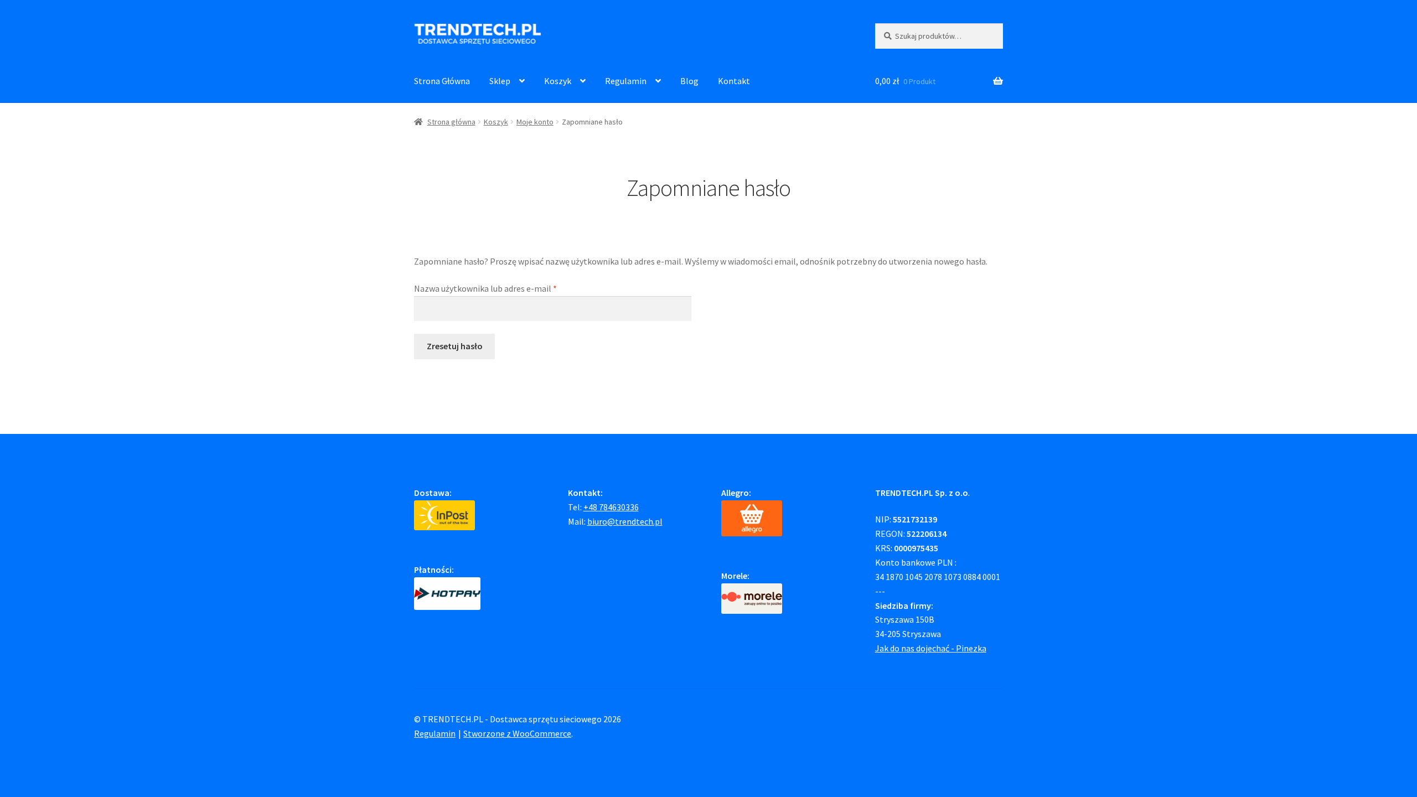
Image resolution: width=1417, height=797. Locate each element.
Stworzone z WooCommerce (517, 733)
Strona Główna (442, 80)
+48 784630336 (611, 507)
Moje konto (535, 122)
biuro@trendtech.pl (625, 521)
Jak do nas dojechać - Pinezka (930, 648)
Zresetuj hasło (455, 345)
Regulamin (626, 80)
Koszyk (557, 80)
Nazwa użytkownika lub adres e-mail (506, 288)
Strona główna (451, 122)
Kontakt (734, 80)
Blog (689, 80)
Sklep (499, 80)
